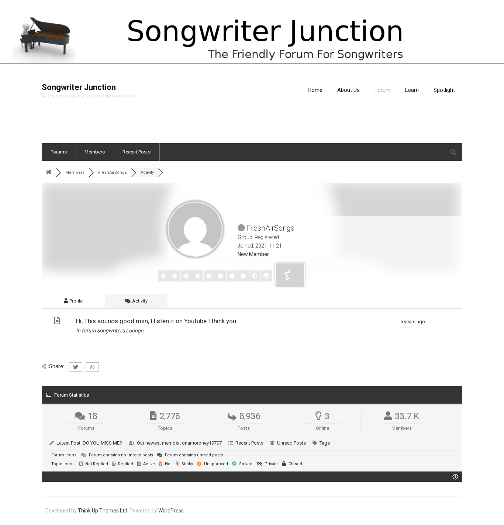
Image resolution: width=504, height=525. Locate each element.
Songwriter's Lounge (120, 331)
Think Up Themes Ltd (102, 511)
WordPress (171, 511)
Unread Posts (291, 443)
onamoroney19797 (202, 443)
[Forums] (49, 172)
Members (94, 152)
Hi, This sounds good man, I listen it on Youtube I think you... (158, 321)
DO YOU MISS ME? (102, 443)
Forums (59, 152)
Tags (325, 443)
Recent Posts (136, 152)
